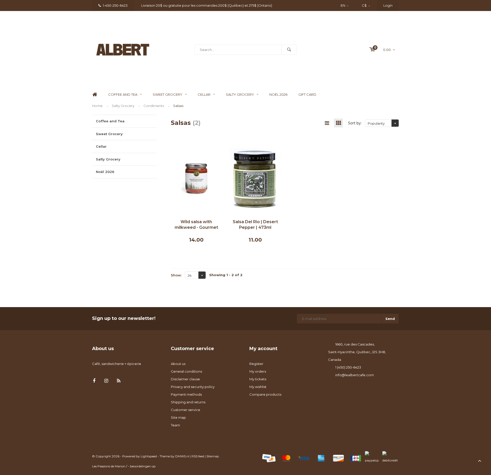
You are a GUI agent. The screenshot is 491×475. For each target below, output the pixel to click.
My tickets (257, 379)
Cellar (204, 94)
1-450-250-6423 (115, 5)
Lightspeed (149, 456)
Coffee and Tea (122, 94)
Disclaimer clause (185, 379)
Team (175, 425)
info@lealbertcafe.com (354, 375)
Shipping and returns (188, 402)
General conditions (186, 371)
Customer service (185, 410)
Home (94, 94)
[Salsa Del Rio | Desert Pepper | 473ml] (255, 178)
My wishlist (257, 387)
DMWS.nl (182, 456)
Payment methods (186, 394)
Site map (178, 417)
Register (256, 364)
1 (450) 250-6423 (348, 367)
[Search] (289, 50)
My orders (257, 371)
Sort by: (355, 123)
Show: (176, 275)
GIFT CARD (307, 94)
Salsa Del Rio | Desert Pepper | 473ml (255, 224)
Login (388, 5)
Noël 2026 (278, 94)
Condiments (153, 106)
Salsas (178, 106)
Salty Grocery (240, 94)
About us (178, 364)
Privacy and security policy (193, 387)
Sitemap (212, 456)
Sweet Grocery (167, 94)
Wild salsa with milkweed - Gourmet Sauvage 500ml (196, 225)
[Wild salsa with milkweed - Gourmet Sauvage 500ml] (196, 178)
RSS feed (198, 456)
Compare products (265, 394)
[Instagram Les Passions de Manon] (106, 381)
